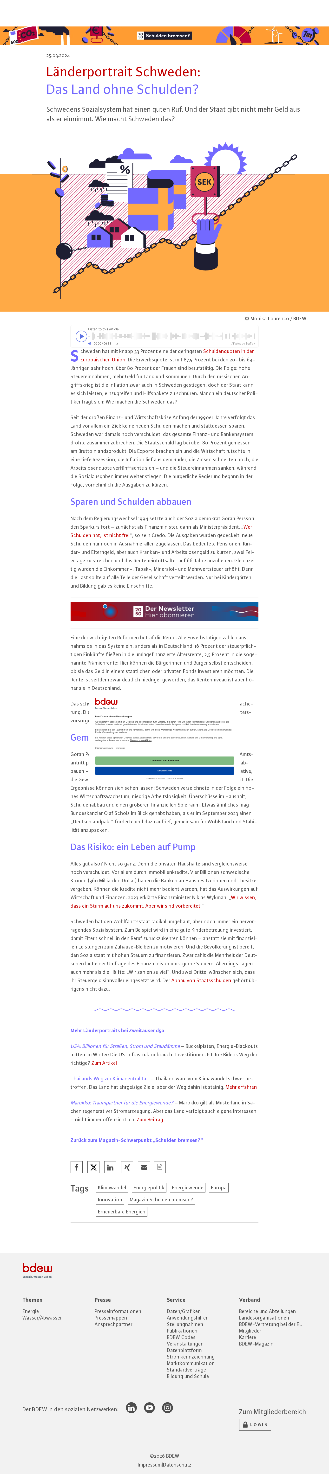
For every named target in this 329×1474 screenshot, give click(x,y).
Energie (30, 1311)
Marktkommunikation (191, 1363)
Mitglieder (250, 1331)
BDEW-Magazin (256, 1344)
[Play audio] (80, 336)
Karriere (247, 1337)
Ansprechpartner (113, 1324)
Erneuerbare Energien (121, 1212)
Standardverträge (186, 1370)
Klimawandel (112, 1188)
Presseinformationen (118, 1311)
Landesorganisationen (264, 1318)
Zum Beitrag (150, 1119)
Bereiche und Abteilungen (267, 1311)
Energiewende (188, 1188)
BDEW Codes (181, 1337)
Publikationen (182, 1331)
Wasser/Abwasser (42, 1318)
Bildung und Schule (188, 1376)
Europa (219, 1188)
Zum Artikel (104, 1063)
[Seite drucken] (160, 1167)
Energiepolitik (149, 1188)
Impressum (150, 1465)
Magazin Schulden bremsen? (161, 1200)
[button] (77, 1167)
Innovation (110, 1200)
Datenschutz (177, 1465)
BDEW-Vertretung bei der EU (271, 1324)
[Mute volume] (89, 343)
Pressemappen (111, 1318)
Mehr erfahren (241, 1087)
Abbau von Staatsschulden (201, 980)
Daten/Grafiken (184, 1311)
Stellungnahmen (185, 1324)
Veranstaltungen (185, 1344)
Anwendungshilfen (188, 1318)
